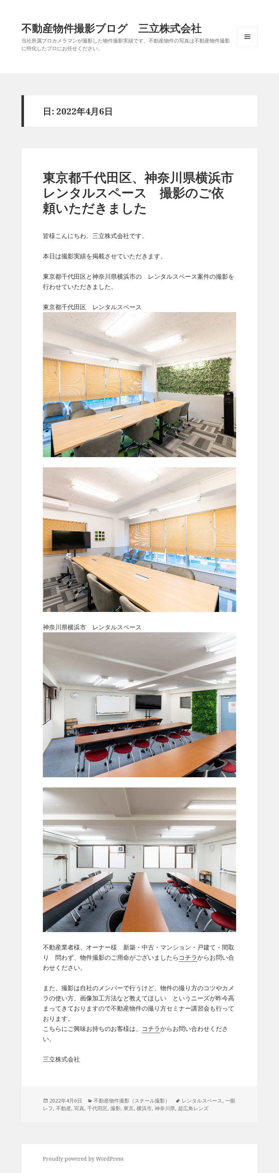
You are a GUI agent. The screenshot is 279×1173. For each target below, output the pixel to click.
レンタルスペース (202, 1100)
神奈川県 (165, 1108)
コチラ (188, 957)
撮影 (115, 1108)
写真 (79, 1108)
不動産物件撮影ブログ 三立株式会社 (111, 28)
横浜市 (144, 1108)
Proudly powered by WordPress (83, 1158)
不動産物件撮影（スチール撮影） (132, 1100)
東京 (129, 1108)
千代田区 (97, 1108)
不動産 (63, 1108)
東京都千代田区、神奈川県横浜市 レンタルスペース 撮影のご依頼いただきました (144, 192)
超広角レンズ (193, 1108)
